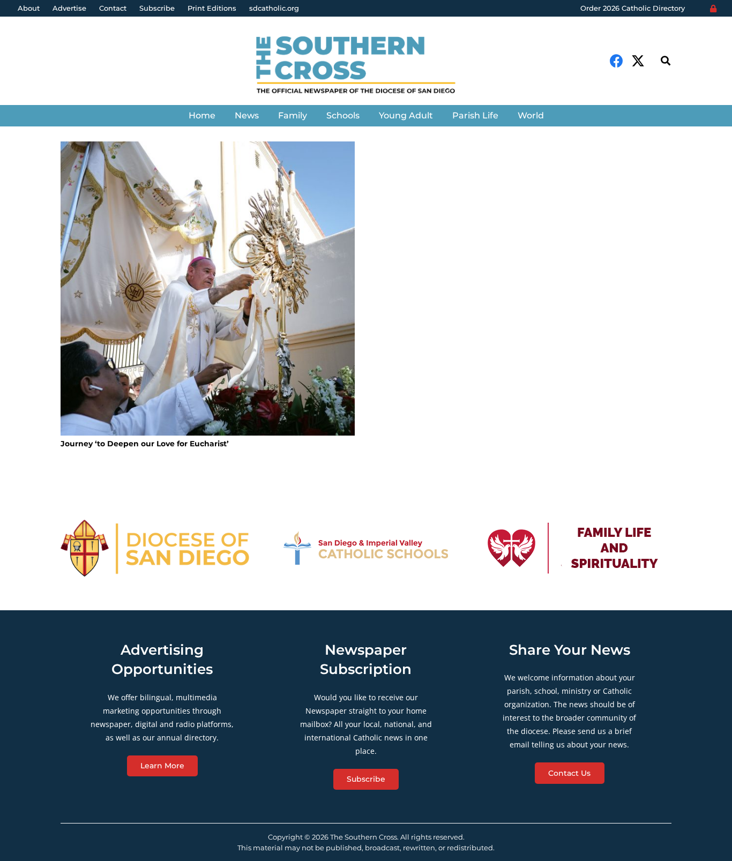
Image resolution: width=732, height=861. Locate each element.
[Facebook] (616, 61)
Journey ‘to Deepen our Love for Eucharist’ (145, 443)
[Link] (365, 66)
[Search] (665, 60)
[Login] (713, 8)
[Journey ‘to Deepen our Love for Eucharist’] (208, 288)
